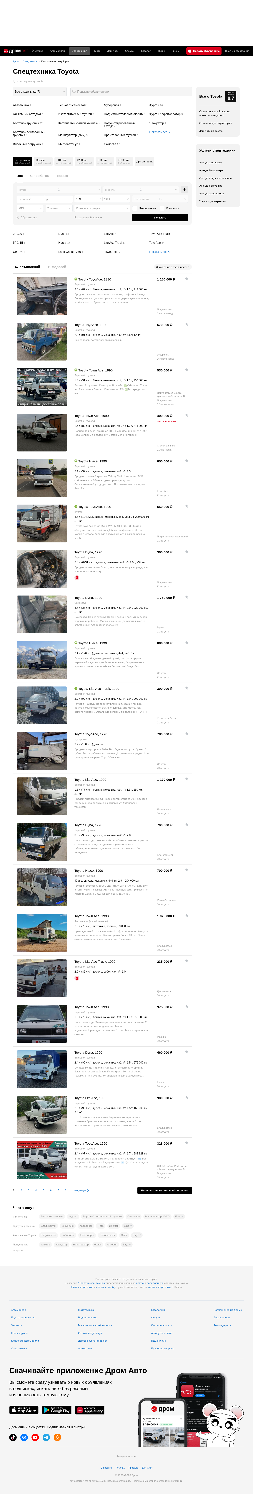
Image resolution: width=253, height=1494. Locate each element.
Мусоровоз (125, 105)
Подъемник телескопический (125, 114)
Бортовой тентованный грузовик (34, 134)
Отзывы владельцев (90, 1333)
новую (140, 1282)
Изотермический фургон (79, 114)
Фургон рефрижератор (170, 114)
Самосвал (125, 144)
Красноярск (87, 1235)
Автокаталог (85, 1348)
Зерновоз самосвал (79, 105)
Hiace (79, 242)
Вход (237, 50)
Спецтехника (19, 1348)
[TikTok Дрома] (13, 1437)
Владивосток (48, 1225)
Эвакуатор (170, 123)
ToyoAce (170, 242)
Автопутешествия (161, 1333)
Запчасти (112, 50)
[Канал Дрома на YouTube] (35, 1437)
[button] (179, 1216)
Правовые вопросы (162, 1348)
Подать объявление (23, 1317)
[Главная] (16, 51)
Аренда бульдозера (211, 170)
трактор (45, 1244)
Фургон (170, 105)
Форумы (156, 1317)
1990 (79, 199)
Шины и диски (19, 1333)
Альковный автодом (34, 114)
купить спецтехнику (159, 1287)
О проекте (106, 1467)
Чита (101, 1225)
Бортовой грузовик (34, 123)
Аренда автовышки (210, 162)
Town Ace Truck (170, 233)
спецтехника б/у (106, 1287)
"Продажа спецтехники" (92, 1282)
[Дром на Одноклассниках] (57, 1437)
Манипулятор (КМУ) (79, 135)
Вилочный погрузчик (34, 144)
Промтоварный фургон (125, 135)
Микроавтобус (79, 144)
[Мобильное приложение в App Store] (24, 1410)
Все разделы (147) (27, 91)
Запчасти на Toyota (211, 130)
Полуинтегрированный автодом (125, 125)
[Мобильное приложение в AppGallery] (89, 1410)
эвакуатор (62, 1244)
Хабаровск (85, 1225)
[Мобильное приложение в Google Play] (56, 1410)
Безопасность (222, 1317)
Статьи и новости (161, 1325)
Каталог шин (158, 1309)
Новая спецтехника (81, 1287)
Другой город (144, 161)
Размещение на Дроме (228, 1309)
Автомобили (57, 50)
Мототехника (86, 1309)
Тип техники (141, 199)
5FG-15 (34, 242)
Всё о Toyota (210, 96)
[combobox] (40, 91)
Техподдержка (222, 1325)
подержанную (155, 1282)
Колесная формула (88, 208)
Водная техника (87, 1317)
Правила (133, 1467)
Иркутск (113, 1225)
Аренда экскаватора (211, 193)
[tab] (20, 178)
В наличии (172, 208)
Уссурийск (68, 1225)
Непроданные (147, 208)
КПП (21, 208)
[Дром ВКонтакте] (24, 1437)
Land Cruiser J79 (79, 251)
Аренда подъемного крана (215, 178)
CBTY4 (34, 251)
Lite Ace (125, 233)
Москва (39, 51)
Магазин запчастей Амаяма (95, 1325)
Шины (161, 50)
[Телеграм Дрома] (46, 1437)
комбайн (112, 1244)
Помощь (120, 1467)
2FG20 (34, 233)
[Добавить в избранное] (186, 278)
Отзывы (129, 50)
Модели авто (125, 1456)
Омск (124, 1235)
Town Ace (125, 251)
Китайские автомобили (25, 1340)
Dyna (79, 233)
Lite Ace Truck (125, 242)
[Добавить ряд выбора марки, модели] (184, 189)
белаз (97, 1244)
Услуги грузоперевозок (213, 201)
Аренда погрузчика (210, 185)
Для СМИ (147, 1467)
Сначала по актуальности (171, 266)
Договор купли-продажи (92, 1340)
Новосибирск (107, 1235)
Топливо (52, 208)
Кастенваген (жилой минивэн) (79, 125)
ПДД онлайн (158, 1340)
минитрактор (81, 1244)
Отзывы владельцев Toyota (215, 123)
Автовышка (34, 105)
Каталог (146, 50)
